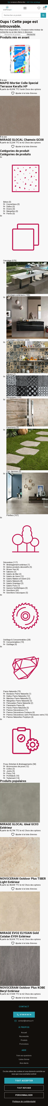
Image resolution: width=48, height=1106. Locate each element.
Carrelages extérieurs (15, 295)
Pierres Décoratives (15, 710)
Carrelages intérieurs (15, 340)
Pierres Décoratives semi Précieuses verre (25, 715)
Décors (9, 374)
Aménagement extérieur (16, 565)
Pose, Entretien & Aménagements (17, 764)
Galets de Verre (13, 576)
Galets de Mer (12, 574)
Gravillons (10, 590)
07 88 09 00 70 (25, 1015)
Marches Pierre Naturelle (17, 698)
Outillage (10, 644)
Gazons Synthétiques (15, 588)
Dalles (9, 206)
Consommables (13, 642)
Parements (11, 427)
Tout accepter (24, 1080)
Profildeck (10, 776)
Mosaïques (11, 397)
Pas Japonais (12, 471)
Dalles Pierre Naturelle (16, 696)
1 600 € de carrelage (32, 2)
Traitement (11, 778)
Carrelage (7, 260)
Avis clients (24, 1063)
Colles (9, 769)
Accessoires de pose (15, 766)
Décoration (8, 562)
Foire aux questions (24, 1056)
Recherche (31, 34)
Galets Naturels (13, 581)
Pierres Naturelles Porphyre (18, 717)
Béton (5, 202)
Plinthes (10, 515)
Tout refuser (24, 1088)
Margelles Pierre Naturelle (17, 701)
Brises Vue (11, 569)
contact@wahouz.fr (26, 1021)
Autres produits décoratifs (17, 567)
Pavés (9, 213)
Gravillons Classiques (15, 593)
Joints (9, 771)
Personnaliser (23, 1095)
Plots (8, 773)
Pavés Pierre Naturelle (16, 708)
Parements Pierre (14, 705)
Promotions (24, 1044)
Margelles (10, 211)
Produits (24, 1040)
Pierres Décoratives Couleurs (19, 712)
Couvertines (11, 204)
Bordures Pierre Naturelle (17, 694)
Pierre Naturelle (10, 691)
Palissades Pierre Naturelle (18, 703)
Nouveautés (24, 1036)
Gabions (9, 572)
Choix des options (33, 89)
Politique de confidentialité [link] (24, 1101)
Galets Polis (11, 586)
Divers (9, 209)
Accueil (24, 1033)
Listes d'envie (24, 1059)
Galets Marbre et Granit (16, 579)
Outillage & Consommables (15, 640)
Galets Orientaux (13, 583)
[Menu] (25, 8)
